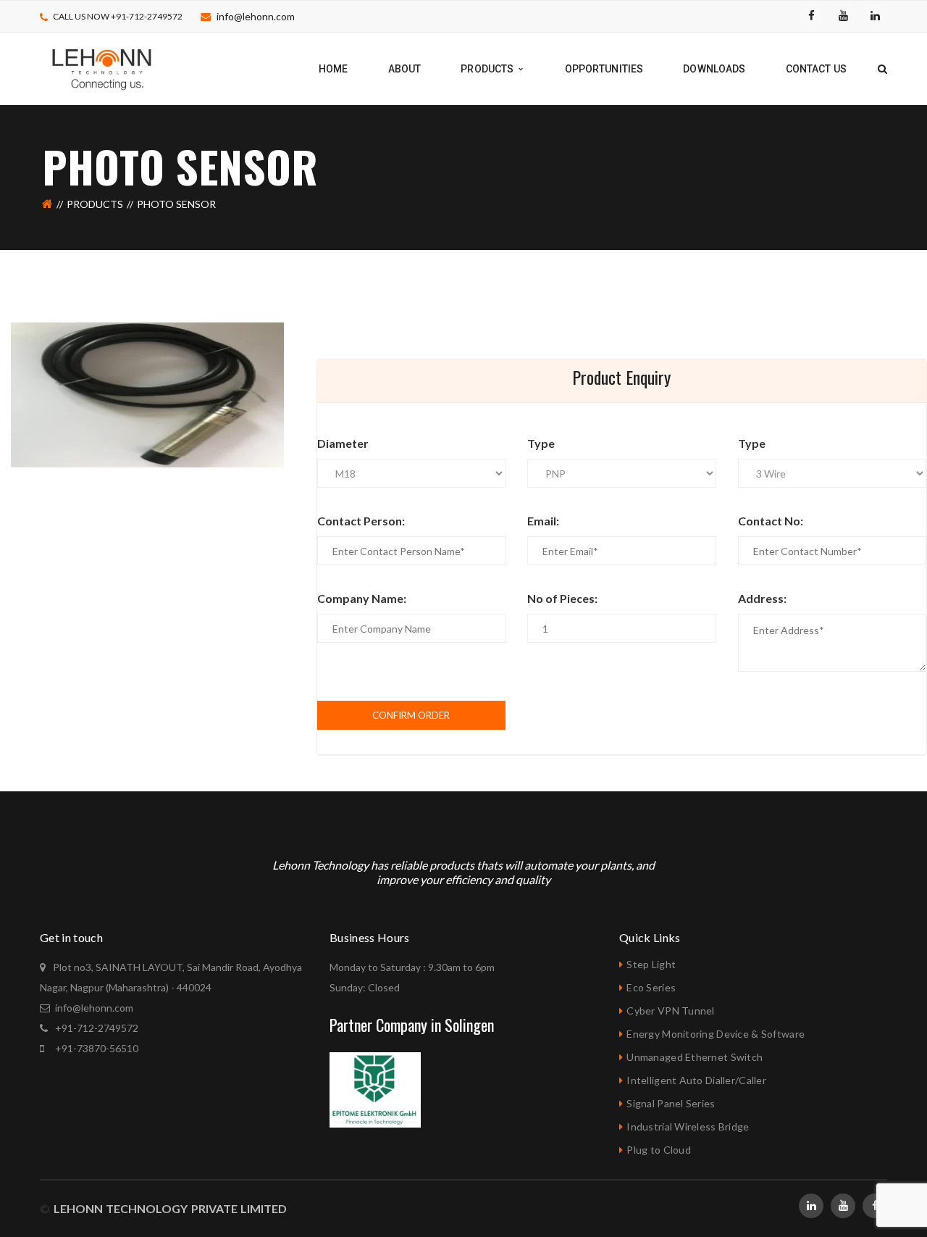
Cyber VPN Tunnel (670, 1010)
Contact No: (770, 521)
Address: (762, 598)
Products (95, 204)
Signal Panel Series (670, 1103)
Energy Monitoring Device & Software (715, 1034)
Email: (543, 521)
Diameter (343, 443)
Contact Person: (361, 521)
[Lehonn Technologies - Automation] (103, 68)
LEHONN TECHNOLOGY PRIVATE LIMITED (168, 1208)
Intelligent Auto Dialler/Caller (696, 1080)
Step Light (651, 964)
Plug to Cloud (658, 1150)
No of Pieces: (562, 598)
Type (541, 443)
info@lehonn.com (256, 16)
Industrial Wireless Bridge (687, 1126)
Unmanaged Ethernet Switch (694, 1057)
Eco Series (651, 987)
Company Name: (361, 598)
